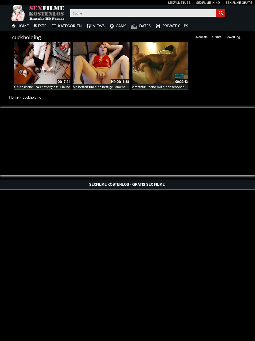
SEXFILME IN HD (208, 2)
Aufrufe (216, 37)
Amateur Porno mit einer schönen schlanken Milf (170, 87)
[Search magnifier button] (221, 13)
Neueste (202, 37)
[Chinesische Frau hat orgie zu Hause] (42, 63)
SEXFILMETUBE (179, 2)
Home (14, 97)
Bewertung (232, 37)
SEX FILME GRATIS (239, 2)
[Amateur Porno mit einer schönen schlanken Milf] (160, 63)
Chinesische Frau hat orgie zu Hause (42, 87)
